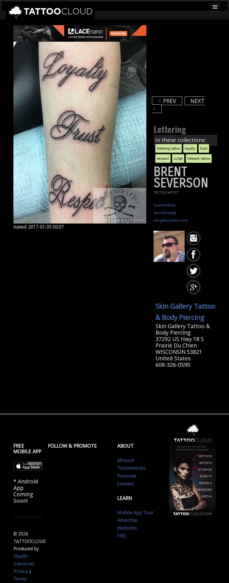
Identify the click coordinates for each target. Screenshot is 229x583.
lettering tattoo (168, 148)
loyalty (190, 148)
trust (203, 148)
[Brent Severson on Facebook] (194, 254)
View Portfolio (165, 205)
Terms (20, 579)
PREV (169, 101)
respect (163, 158)
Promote (126, 476)
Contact (125, 484)
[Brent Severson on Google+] (194, 287)
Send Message (165, 212)
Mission (125, 460)
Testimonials (131, 468)
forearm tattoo (198, 158)
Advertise (127, 520)
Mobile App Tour (135, 512)
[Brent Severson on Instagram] (194, 238)
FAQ (121, 536)
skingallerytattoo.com (171, 220)
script (178, 158)
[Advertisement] (190, 60)
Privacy (20, 571)
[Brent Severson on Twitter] (194, 271)
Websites (127, 528)
